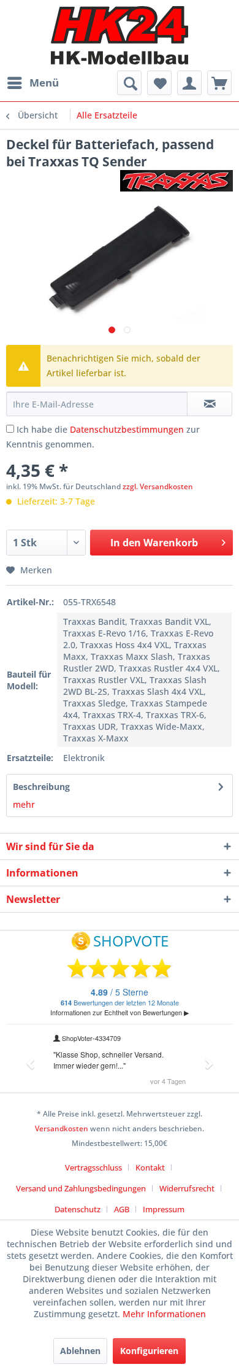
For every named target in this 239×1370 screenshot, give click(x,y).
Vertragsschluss (93, 1167)
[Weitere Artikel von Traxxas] (176, 181)
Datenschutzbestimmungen (127, 429)
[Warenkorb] (219, 83)
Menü (44, 82)
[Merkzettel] (159, 83)
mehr (24, 804)
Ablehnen (80, 1350)
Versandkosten (61, 1128)
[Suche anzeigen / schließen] (129, 83)
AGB (121, 1209)
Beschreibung (41, 786)
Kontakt (150, 1167)
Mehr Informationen (164, 1314)
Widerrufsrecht (186, 1188)
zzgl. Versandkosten (158, 486)
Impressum (163, 1209)
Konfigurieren (149, 1350)
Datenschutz (78, 1209)
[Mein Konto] (189, 83)
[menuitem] (32, 83)
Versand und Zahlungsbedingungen (81, 1188)
